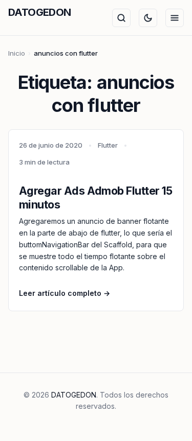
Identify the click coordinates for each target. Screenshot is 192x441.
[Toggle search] (121, 18)
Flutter (108, 145)
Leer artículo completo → (64, 293)
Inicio (16, 53)
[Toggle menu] (174, 18)
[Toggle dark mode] (148, 18)
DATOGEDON (39, 12)
